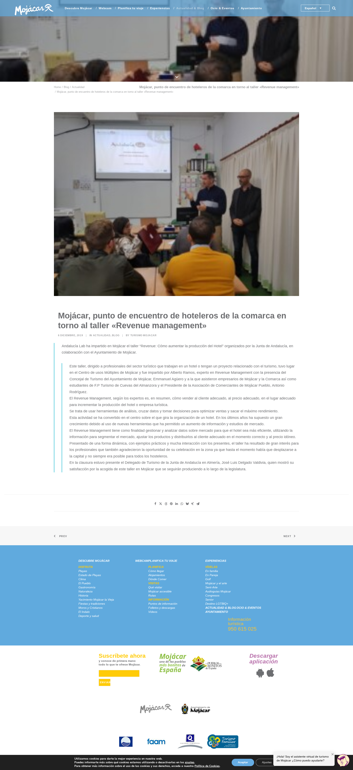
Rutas (152, 595)
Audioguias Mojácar (218, 591)
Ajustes (267, 762)
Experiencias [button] (160, 8)
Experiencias (215, 560)
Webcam (105, 8)
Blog (66, 87)
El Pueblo (84, 583)
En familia (211, 571)
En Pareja (211, 575)
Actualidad (78, 87)
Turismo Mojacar (143, 335)
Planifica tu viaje (162, 560)
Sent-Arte (211, 587)
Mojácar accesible (160, 591)
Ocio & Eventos (222, 8)
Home (57, 87)
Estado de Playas (89, 575)
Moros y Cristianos (90, 607)
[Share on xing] (192, 503)
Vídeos (152, 611)
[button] (336, 8)
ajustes (189, 762)
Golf (208, 579)
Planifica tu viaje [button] (131, 8)
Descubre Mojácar (93, 560)
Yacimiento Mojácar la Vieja (96, 599)
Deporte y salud (88, 616)
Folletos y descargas (161, 607)
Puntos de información (162, 603)
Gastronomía (86, 587)
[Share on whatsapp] (181, 503)
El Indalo (84, 611)
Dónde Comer (157, 579)
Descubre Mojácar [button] (78, 8)
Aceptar (243, 762)
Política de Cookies (207, 766)
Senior (209, 599)
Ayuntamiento (251, 8)
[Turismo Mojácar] (34, 8)
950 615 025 (242, 629)
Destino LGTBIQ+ (216, 603)
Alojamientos (156, 575)
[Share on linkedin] (176, 503)
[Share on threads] (165, 503)
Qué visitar (155, 587)
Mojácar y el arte (216, 583)
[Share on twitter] (160, 503)
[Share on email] (197, 503)
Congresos (212, 595)
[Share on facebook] (155, 503)
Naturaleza (85, 591)
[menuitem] (78, 8)
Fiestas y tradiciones (91, 603)
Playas (82, 571)
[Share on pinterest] (171, 503)
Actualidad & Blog (190, 8)
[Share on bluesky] (187, 503)
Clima (82, 579)
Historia (83, 595)
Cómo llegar (156, 571)
